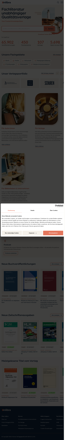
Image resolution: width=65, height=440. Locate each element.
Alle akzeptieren (53, 233)
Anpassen (31, 233)
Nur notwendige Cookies (12, 233)
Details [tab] (32, 210)
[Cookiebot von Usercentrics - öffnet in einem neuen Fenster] (56, 206)
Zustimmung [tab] (11, 210)
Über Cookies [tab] (54, 210)
